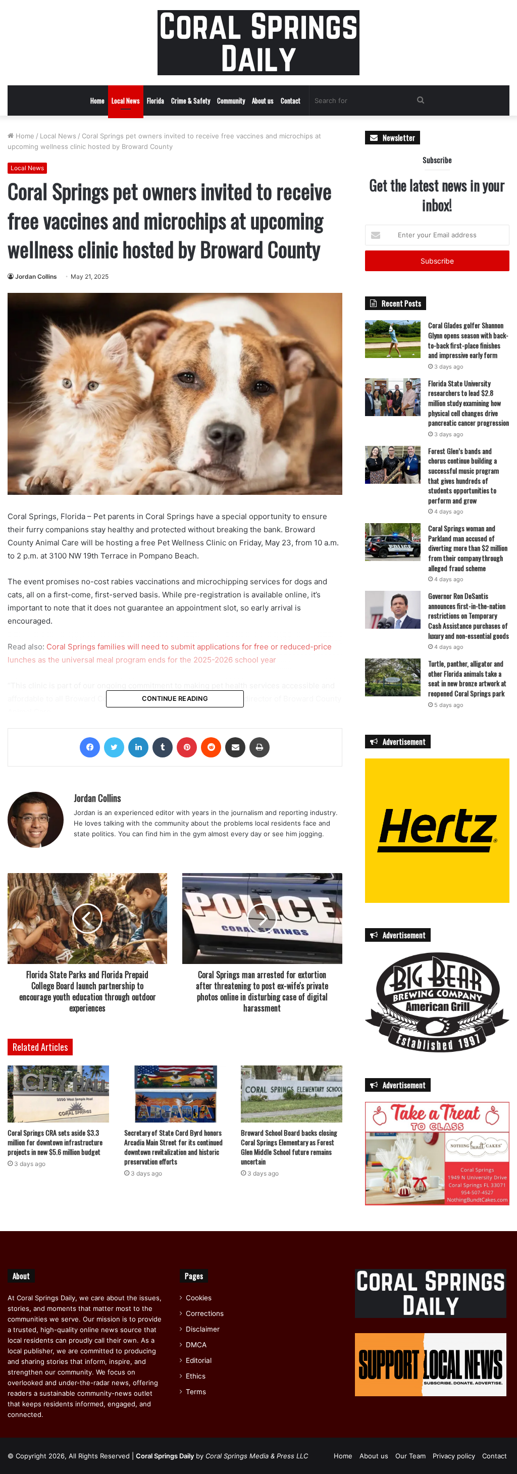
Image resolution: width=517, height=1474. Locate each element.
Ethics (195, 1376)
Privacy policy (454, 1456)
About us (263, 100)
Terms (196, 1392)
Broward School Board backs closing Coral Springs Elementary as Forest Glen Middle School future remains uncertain (289, 1146)
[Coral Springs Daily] (258, 42)
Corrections (205, 1313)
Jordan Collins (36, 276)
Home (97, 100)
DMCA (196, 1345)
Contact (290, 100)
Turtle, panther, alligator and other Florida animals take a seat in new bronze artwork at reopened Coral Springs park (467, 678)
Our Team (410, 1456)
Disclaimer (203, 1329)
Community (231, 100)
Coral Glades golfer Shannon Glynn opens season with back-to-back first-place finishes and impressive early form (468, 340)
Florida (155, 100)
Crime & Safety (190, 100)
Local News (126, 100)
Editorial (199, 1360)
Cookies (199, 1298)
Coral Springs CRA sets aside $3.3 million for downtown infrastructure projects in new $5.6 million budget (55, 1142)
